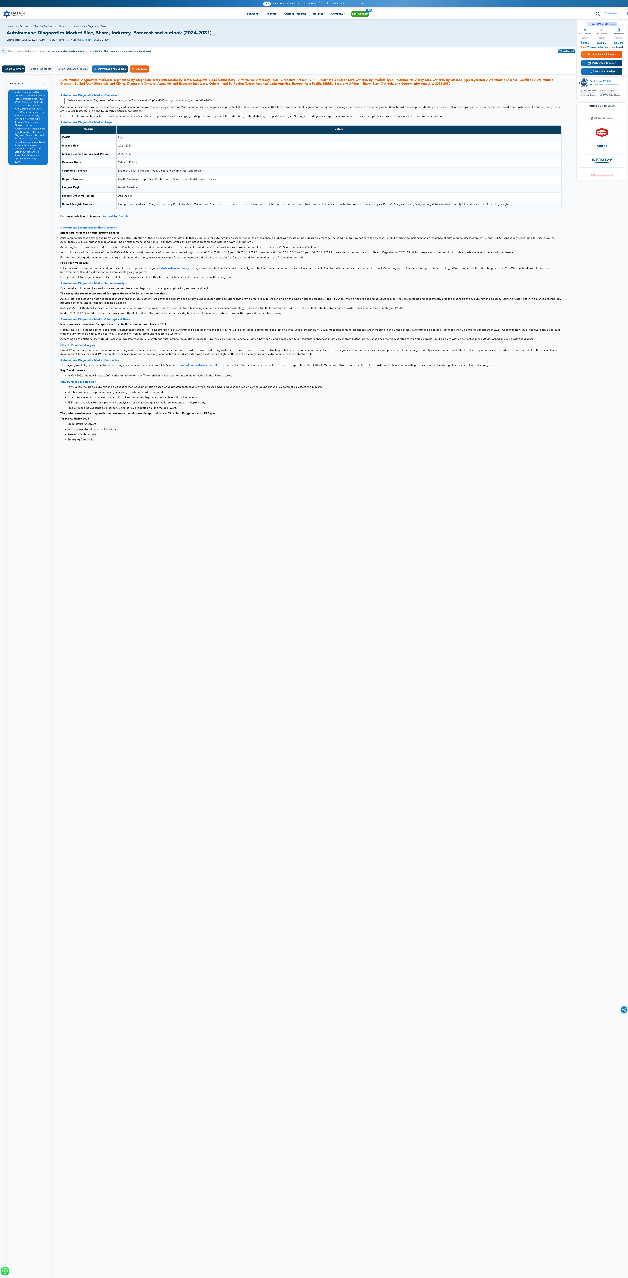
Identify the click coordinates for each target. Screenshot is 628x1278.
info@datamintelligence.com (605, 85)
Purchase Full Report (604, 54)
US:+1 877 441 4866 (602, 81)
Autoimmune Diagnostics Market (90, 26)
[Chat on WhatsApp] (5, 1271)
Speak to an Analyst (604, 71)
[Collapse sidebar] (45, 76)
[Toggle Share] (624, 1009)
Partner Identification (604, 63)
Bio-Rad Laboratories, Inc (195, 357)
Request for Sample (115, 208)
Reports (24, 26)
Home (10, 26)
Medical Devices (43, 26)
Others (62, 26)
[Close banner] (363, 4)
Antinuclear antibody (175, 260)
